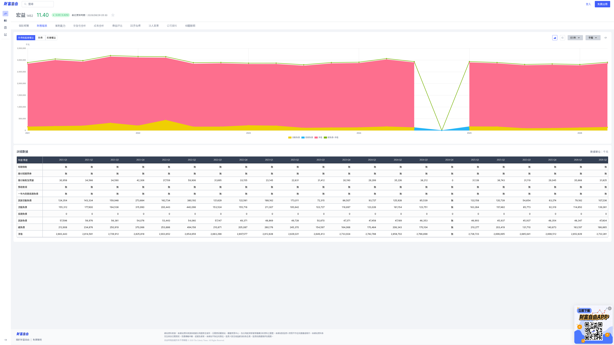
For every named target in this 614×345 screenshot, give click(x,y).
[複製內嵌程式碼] (605, 37)
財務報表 (42, 25)
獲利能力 (60, 25)
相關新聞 (190, 25)
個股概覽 (24, 25)
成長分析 (99, 25)
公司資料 (172, 25)
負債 (40, 37)
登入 (588, 4)
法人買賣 (154, 25)
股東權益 (51, 37)
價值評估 (117, 25)
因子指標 (135, 25)
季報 (591, 37)
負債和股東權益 (26, 37)
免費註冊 (602, 4)
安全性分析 (79, 25)
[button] (5, 13)
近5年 (573, 37)
